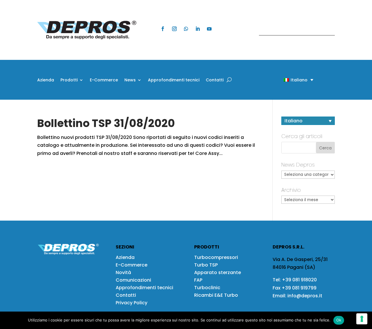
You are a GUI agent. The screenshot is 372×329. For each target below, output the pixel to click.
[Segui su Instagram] (174, 28)
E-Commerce (104, 80)
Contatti (214, 80)
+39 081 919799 (299, 288)
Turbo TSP (206, 265)
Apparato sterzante (217, 272)
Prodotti (69, 80)
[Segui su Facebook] (162, 28)
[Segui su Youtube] (209, 28)
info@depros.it (304, 295)
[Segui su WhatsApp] (186, 28)
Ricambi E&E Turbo (216, 295)
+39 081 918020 (299, 279)
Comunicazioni (133, 280)
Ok (338, 320)
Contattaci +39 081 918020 (294, 29)
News (130, 80)
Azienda (45, 80)
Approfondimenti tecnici (173, 80)
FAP (198, 280)
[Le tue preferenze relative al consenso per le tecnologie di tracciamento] (361, 318)
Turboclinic (207, 287)
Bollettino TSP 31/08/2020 (106, 123)
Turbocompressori (216, 257)
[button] (288, 80)
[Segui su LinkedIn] (197, 28)
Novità (123, 272)
